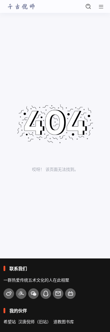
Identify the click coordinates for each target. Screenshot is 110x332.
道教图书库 (63, 321)
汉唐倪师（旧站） (34, 321)
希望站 (10, 321)
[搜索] (88, 6)
